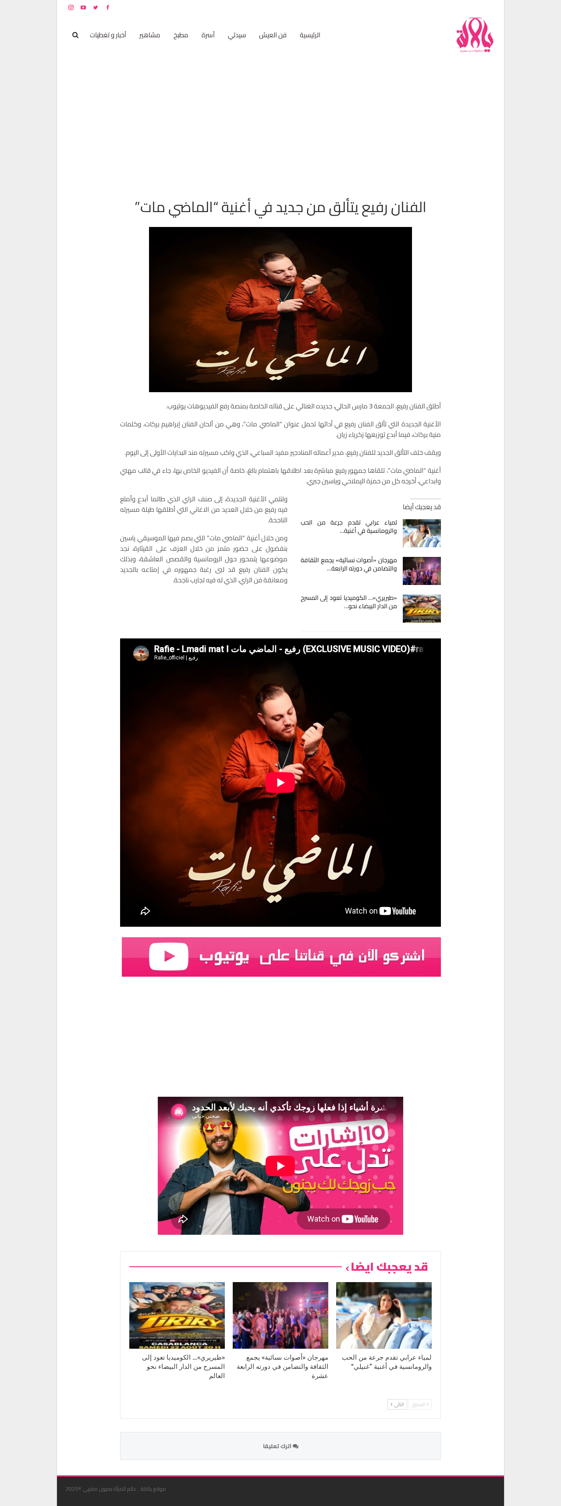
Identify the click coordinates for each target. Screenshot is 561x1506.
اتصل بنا (439, 7)
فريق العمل (464, 7)
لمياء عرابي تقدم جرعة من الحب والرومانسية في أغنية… (349, 526)
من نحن (488, 7)
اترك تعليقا (278, 1446)
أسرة (208, 34)
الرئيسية (310, 34)
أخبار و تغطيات (108, 34)
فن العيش (273, 34)
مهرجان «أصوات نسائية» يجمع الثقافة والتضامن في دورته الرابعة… (349, 564)
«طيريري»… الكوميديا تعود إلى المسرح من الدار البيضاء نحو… (349, 602)
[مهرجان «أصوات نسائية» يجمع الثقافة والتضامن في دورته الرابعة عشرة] (422, 571)
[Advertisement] (280, 121)
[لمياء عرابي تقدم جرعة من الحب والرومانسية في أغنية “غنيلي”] (422, 533)
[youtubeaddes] (281, 956)
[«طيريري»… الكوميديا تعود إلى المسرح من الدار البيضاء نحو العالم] (422, 609)
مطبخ (181, 34)
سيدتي (237, 34)
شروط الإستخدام (411, 7)
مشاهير (149, 34)
